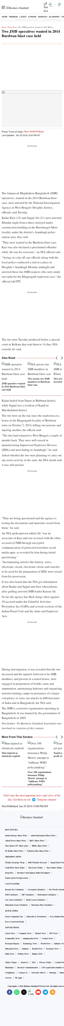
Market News (40, 933)
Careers (8, 978)
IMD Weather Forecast (37, 862)
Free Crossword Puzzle (14, 922)
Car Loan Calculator (14, 900)
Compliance (10, 972)
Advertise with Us (38, 972)
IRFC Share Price (37, 840)
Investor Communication (27, 967)
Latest (23, 17)
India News (12, 27)
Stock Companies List (14, 916)
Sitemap (52, 972)
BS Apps (18, 978)
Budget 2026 (37, 954)
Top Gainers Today (54, 867)
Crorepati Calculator (36, 889)
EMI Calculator (11, 894)
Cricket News (47, 938)
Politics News (23, 954)
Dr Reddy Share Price (14, 851)
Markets (42, 17)
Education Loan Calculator (16, 905)
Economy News (52, 949)
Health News (37, 949)
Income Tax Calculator (14, 889)
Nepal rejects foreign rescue (16, 878)
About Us (24, 962)
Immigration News (30, 938)
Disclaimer (9, 967)
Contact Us (23, 972)
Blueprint (54, 17)
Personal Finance (12, 943)
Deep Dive (9, 873)
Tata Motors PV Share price (16, 846)
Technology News (30, 943)
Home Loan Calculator (35, 900)
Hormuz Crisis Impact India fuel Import (33, 873)
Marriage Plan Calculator (42, 905)
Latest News (10, 933)
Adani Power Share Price (15, 840)
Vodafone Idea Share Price (38, 851)
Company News (25, 933)
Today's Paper (11, 962)
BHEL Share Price (39, 846)
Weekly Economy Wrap (14, 862)
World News (46, 943)
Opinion (25, 949)
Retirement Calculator (47, 894)
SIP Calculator (28, 894)
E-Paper (32, 17)
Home (4, 17)
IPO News (53, 933)
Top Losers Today (35, 867)
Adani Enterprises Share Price (43, 835)
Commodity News (12, 938)
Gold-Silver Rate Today (15, 867)
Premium (13, 17)
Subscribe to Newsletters (36, 916)
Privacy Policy (45, 962)
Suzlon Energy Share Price (16, 835)
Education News (11, 949)
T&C (34, 962)
